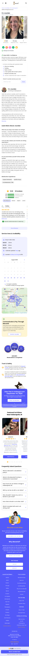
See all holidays (21, 627)
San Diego (7, 615)
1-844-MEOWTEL (14, 642)
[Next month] (24, 260)
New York (7, 601)
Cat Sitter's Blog (21, 603)
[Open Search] (26, 3)
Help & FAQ (21, 600)
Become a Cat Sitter (14, 536)
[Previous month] (4, 260)
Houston (7, 593)
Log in (14, 564)
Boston (7, 582)
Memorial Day (22, 619)
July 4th (21, 621)
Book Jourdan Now (14, 400)
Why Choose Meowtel (21, 588)
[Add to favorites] (25, 18)
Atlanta (7, 577)
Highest (18, 200)
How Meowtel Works (21, 583)
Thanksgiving (21, 623)
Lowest (23, 200)
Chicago (7, 585)
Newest (13, 200)
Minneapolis (7, 599)
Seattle (7, 620)
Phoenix (7, 609)
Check (23, 81)
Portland (7, 612)
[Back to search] (3, 3)
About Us (22, 580)
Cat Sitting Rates (21, 586)
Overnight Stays (21, 612)
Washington (7, 623)
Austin (7, 580)
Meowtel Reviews (21, 591)
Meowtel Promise (21, 577)
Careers (21, 594)
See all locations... (7, 625)
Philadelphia (7, 607)
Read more (4, 218)
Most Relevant (7, 200)
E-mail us (14, 639)
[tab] (7, 462)
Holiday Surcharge (14, 254)
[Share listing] (22, 18)
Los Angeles (7, 596)
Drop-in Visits (22, 609)
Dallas (7, 588)
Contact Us (14, 631)
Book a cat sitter (14, 555)
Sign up (14, 568)
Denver (7, 591)
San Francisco (7, 617)
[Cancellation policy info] (21, 654)
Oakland (7, 604)
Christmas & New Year (21, 625)
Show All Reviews (14, 228)
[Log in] (5, 3)
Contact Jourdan (14, 334)
